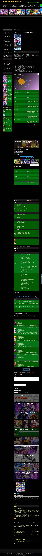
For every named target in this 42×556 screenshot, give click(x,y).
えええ (15, 504)
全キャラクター (30, 5)
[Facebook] (41, 8)
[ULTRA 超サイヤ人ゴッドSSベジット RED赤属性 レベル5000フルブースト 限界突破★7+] (28, 11)
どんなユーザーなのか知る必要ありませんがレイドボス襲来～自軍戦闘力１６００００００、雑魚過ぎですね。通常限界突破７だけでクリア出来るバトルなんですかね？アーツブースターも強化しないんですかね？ (26, 511)
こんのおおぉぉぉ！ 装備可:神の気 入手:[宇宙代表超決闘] (8, 115)
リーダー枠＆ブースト (6, 5)
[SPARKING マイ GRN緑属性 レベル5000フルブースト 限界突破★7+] (37, 161)
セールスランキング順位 (19, 5)
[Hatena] (41, 10)
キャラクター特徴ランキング (8, 53)
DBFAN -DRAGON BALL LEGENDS (12, 1)
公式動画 (18, 6)
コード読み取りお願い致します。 (19, 508)
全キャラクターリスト (26, 369)
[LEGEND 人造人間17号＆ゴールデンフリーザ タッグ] (11, 11)
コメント (15, 376)
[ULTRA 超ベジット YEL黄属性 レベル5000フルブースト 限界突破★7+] (19, 11)
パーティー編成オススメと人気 (8, 39)
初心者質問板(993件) (7, 49)
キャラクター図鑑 (6, 32)
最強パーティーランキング (12, 5)
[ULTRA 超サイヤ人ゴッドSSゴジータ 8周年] (23, 11)
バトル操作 (29, 6)
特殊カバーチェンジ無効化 (17, 119)
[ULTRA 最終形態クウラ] (2, 11)
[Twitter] (41, 7)
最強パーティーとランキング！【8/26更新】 (8, 64)
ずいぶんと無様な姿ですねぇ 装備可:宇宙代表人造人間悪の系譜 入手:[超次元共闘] (9, 122)
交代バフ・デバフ (16, 106)
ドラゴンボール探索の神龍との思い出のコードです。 (22, 541)
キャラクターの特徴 (14, 6)
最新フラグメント (5, 6)
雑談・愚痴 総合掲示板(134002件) (7, 47)
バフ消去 (15, 101)
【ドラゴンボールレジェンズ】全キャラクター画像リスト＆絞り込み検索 (8, 67)
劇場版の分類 (25, 6)
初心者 (32, 6)
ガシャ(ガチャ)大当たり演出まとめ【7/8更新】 (8, 70)
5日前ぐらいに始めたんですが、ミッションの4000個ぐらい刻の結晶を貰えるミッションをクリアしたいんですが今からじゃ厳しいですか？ (26, 523)
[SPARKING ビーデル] (24, 161)
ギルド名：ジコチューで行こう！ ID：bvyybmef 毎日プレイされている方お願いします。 (26, 535)
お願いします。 (16, 543)
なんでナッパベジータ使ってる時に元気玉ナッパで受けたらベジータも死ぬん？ (25, 497)
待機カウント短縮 (16, 109)
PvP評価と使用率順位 (7, 41)
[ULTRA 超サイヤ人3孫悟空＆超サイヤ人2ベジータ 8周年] (36, 11)
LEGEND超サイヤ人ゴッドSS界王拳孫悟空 (9, 94)
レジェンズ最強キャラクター (8, 37)
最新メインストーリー (25, 5)
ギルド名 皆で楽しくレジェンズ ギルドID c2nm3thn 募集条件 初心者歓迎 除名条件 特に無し (26, 532)
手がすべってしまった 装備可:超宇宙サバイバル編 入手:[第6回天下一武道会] (9, 126)
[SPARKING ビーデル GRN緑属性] (28, 161)
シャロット (35, 6)
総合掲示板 (21, 6)
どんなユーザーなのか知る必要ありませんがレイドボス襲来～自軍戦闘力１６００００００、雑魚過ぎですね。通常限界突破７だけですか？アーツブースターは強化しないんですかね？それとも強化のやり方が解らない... (26, 515)
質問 (15, 518)
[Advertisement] (26, 132)
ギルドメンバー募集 (19, 529)
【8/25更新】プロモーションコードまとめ (8, 61)
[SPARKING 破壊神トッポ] (15, 11)
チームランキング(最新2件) (20, 480)
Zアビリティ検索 (34, 5)
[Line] (41, 5)
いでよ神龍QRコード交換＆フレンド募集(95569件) (8, 45)
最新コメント (17, 506)
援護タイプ (28, 176)
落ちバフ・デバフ (16, 114)
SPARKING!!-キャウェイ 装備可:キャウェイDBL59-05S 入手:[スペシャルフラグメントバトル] (9, 111)
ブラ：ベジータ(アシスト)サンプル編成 (26, 157)
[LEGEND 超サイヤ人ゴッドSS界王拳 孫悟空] (6, 11)
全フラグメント (10, 6)
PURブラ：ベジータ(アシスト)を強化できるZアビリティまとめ (26, 296)
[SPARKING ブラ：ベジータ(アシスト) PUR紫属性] (33, 161)
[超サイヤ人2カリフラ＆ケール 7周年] (16, 161)
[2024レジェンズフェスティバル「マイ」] (20, 161)
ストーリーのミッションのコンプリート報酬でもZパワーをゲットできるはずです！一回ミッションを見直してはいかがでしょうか (26, 526)
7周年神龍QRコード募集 (19, 539)
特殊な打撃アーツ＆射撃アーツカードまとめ (18, 246)
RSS (38, 6)
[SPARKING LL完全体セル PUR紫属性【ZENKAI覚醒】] (32, 11)
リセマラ (5, 33)
